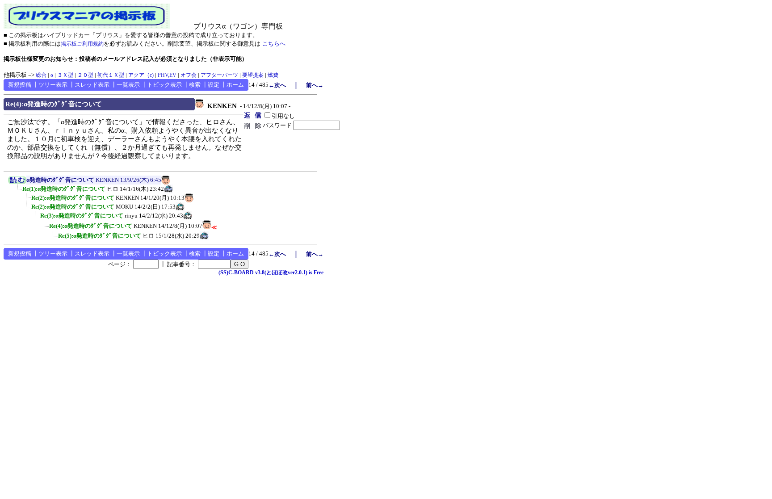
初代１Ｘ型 (110, 75)
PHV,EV (167, 75)
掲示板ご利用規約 (82, 44)
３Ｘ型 (65, 75)
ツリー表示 (52, 84)
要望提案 (253, 75)
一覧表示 (128, 84)
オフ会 (188, 75)
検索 (195, 84)
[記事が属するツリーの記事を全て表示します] (17, 182)
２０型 (85, 75)
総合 (41, 75)
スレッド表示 (92, 84)
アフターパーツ (219, 75)
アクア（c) (141, 75)
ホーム (235, 84)
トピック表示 (164, 84)
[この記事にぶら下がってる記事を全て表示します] (17, 192)
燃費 (273, 75)
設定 (213, 84)
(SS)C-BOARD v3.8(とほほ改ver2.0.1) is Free (270, 272)
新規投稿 (19, 84)
